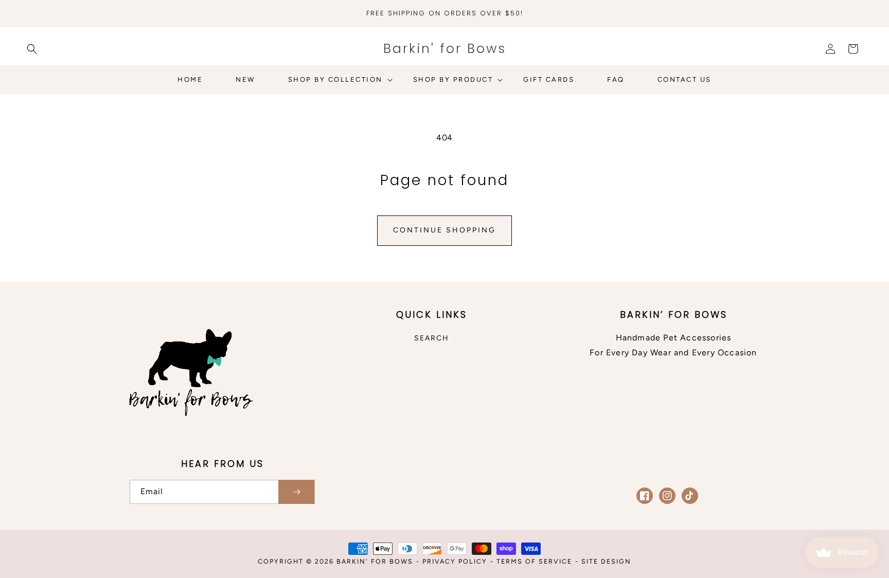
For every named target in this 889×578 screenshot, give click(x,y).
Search (431, 338)
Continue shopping (444, 230)
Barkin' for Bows (374, 561)
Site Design (606, 561)
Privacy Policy (454, 561)
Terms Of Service (534, 561)
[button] (32, 49)
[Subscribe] (296, 492)
